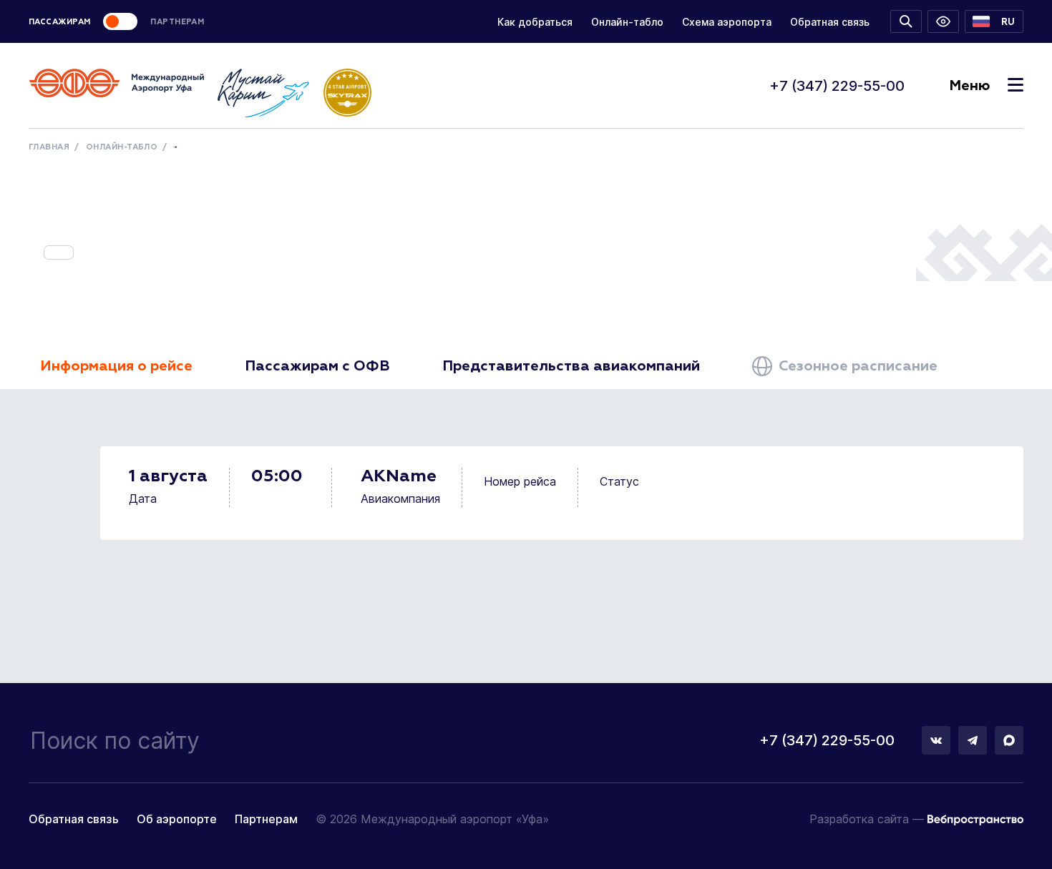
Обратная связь (830, 22)
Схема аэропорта (726, 22)
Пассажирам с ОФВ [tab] (317, 366)
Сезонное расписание (856, 366)
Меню (969, 86)
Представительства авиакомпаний (571, 366)
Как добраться (535, 22)
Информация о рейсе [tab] (116, 366)
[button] (994, 21)
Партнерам (266, 819)
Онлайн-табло (627, 22)
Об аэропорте (177, 819)
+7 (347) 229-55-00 (837, 85)
